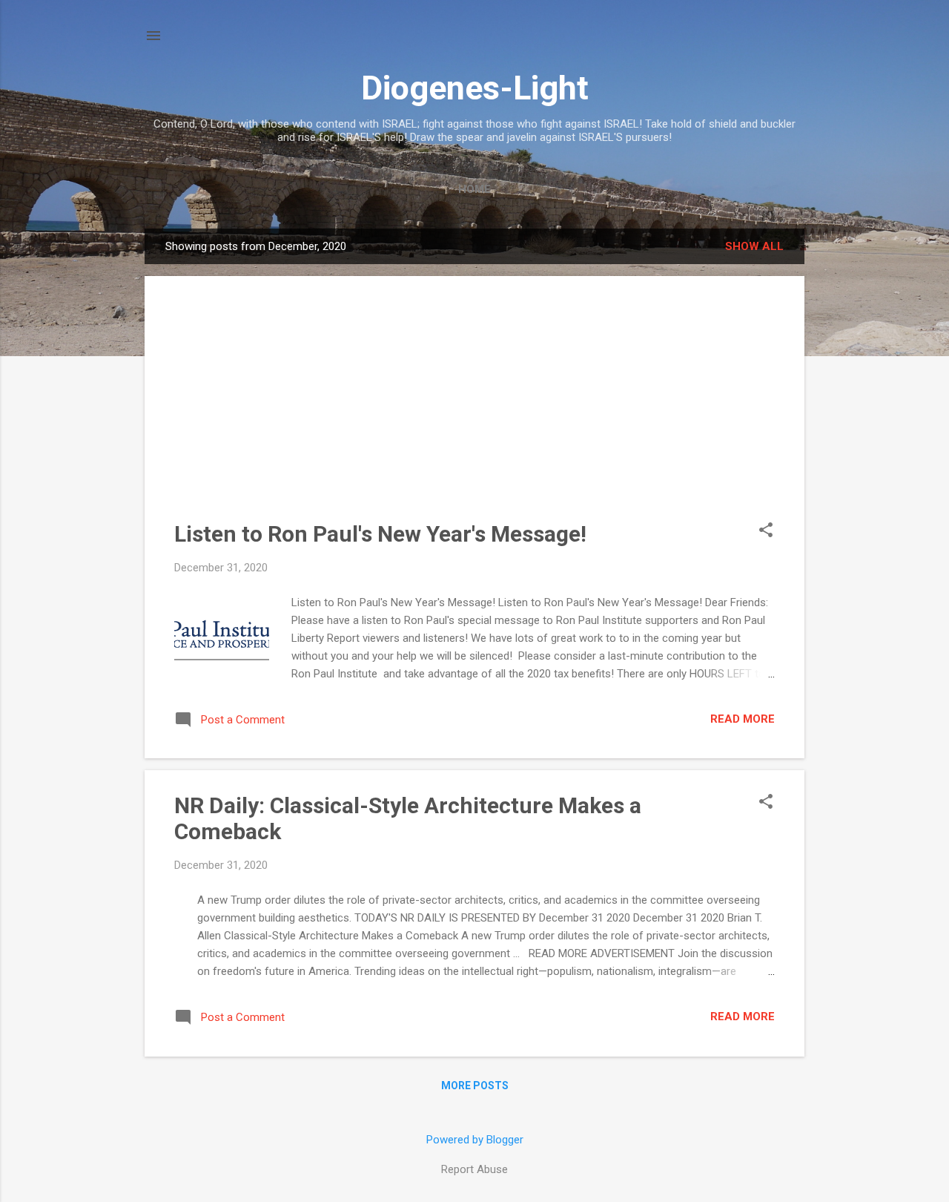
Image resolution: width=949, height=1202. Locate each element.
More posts (475, 1085)
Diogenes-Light (475, 88)
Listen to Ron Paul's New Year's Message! (380, 534)
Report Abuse (474, 1169)
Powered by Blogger (474, 1139)
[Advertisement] (474, 409)
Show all (754, 246)
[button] (766, 531)
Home (474, 189)
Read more (742, 719)
